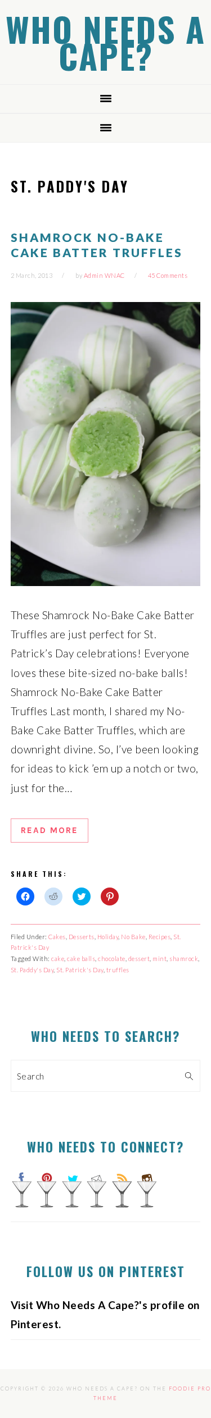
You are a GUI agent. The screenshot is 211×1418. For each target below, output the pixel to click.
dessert (139, 958)
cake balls (81, 958)
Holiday (108, 936)
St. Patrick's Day (80, 969)
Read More (49, 830)
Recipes (160, 936)
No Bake (133, 936)
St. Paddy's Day (32, 969)
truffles (117, 969)
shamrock (183, 958)
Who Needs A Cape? (105, 41)
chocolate (111, 958)
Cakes (57, 936)
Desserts (82, 936)
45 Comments (168, 275)
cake (57, 958)
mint (159, 958)
